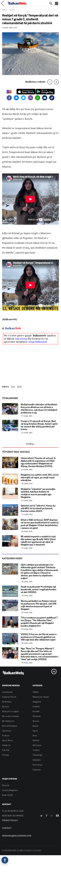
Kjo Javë (5, 706)
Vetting (5, 754)
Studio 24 (6, 745)
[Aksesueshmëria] (4, 860)
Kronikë (36, 711)
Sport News (7, 740)
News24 (5, 785)
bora (13, 387)
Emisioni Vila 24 (9, 696)
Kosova (36, 721)
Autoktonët (7, 692)
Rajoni (35, 725)
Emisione (37, 769)
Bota (35, 735)
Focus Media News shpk (13, 810)
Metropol (37, 745)
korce (19, 387)
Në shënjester (8, 721)
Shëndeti (36, 759)
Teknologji (37, 754)
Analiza (36, 750)
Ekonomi (37, 716)
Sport (35, 730)
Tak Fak (5, 750)
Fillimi (4, 10)
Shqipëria (37, 701)
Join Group (21, 338)
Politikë (36, 706)
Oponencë (6, 730)
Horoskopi (37, 764)
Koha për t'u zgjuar (10, 711)
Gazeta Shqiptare (10, 790)
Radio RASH (7, 795)
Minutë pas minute (41, 696)
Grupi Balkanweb (38, 341)
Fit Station (6, 701)
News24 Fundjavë (9, 725)
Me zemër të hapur (10, 716)
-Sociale (12, 10)
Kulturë (36, 740)
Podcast (6, 735)
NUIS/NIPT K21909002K (12, 815)
